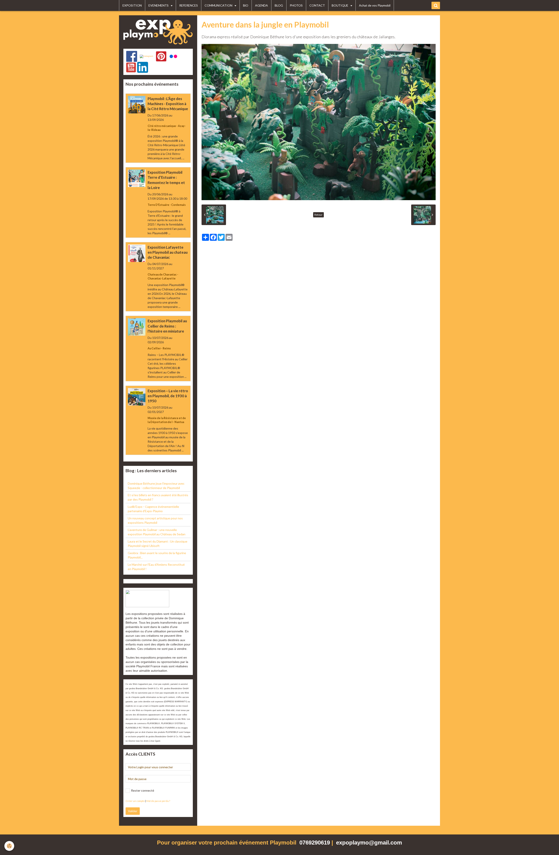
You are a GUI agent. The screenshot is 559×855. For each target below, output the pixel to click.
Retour (318, 214)
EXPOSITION (132, 5)
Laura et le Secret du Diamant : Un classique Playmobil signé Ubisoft (157, 543)
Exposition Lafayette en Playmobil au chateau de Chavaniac (168, 252)
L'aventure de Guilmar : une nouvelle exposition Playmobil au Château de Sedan (156, 532)
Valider (132, 811)
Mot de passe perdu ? (158, 801)
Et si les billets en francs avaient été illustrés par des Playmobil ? (158, 497)
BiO (245, 5)
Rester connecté (142, 790)
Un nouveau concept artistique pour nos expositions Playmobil (155, 520)
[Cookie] (9, 846)
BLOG (279, 5)
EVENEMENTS (158, 5)
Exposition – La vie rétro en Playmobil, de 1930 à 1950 (168, 395)
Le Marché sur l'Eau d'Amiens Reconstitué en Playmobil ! (156, 567)
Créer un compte (135, 801)
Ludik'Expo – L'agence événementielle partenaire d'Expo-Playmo (153, 509)
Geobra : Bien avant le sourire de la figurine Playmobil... (157, 555)
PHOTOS (296, 5)
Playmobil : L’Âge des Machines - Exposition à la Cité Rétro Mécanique (168, 103)
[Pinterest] (161, 56)
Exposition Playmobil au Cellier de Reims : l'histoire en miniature (167, 326)
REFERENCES (188, 5)
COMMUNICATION (219, 5)
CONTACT (317, 5)
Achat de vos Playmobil (374, 5)
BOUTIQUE (340, 5)
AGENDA (261, 5)
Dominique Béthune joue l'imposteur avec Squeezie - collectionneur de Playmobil (156, 486)
